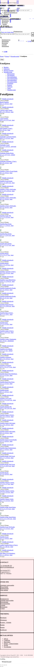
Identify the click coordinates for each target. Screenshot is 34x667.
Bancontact (7, 642)
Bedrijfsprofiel (4, 588)
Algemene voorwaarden (7, 585)
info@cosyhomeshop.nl (7, 567)
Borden (2, 625)
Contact (2, 608)
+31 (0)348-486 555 (6, 565)
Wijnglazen (3, 620)
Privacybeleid (4, 587)
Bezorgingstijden (5, 603)
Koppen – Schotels (5, 622)
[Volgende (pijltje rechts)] (2, 666)
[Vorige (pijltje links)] (0, 666)
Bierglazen (3, 617)
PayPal (6, 645)
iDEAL (6, 639)
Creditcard (7, 640)
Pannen (2, 627)
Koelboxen (3, 630)
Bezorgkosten (4, 602)
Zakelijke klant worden (7, 600)
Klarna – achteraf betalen (11, 643)
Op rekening (7, 647)
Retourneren (3, 607)
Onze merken (4, 590)
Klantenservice (4, 599)
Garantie (2, 605)
